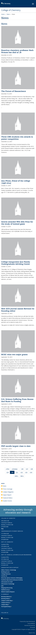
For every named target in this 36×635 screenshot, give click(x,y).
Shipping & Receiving (6, 588)
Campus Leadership (7, 600)
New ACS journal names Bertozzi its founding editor (17, 309)
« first (8, 469)
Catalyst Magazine (8, 492)
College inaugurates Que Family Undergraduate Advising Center (15, 262)
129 (8, 472)
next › (17, 476)
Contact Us (4, 576)
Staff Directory (5, 589)
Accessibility (31, 623)
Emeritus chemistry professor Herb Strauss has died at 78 (17, 51)
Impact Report (7, 495)
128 (32, 469)
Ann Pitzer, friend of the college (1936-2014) (15, 181)
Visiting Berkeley (6, 606)
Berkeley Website (6, 596)
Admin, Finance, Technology (8, 570)
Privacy (32, 627)
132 (22, 472)
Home (3, 14)
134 (31, 472)
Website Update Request (8, 591)
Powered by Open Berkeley (27, 621)
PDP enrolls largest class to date (15, 446)
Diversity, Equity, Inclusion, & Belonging (11, 578)
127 (27, 469)
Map (2, 528)
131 (17, 472)
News (8, 14)
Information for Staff (6, 582)
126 (22, 469)
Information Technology (7, 584)
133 (26, 472)
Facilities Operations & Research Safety (12, 580)
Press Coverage (7, 489)
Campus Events (5, 602)
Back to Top (32, 633)
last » (23, 476)
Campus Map (5, 604)
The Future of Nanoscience (13, 91)
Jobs (2, 586)
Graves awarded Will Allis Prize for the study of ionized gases (17, 222)
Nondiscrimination (30, 625)
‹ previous (15, 469)
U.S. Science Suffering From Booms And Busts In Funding (17, 400)
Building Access (5, 572)
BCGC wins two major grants (14, 354)
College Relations (6, 574)
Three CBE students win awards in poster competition (17, 137)
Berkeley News (5, 598)
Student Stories (7, 501)
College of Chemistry (11, 10)
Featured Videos (7, 498)
